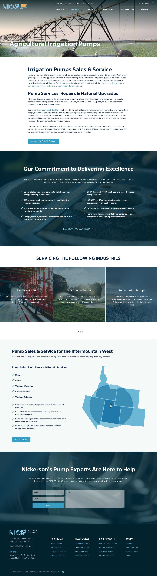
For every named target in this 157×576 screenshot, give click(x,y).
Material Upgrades (58, 555)
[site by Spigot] (63, 572)
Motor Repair (56, 548)
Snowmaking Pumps (132, 290)
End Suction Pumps (107, 548)
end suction (110, 83)
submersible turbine (67, 86)
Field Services (127, 9)
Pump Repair (108, 9)
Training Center (132, 551)
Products (59, 9)
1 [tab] (78, 332)
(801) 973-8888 (143, 4)
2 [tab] (80, 332)
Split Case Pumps (106, 551)
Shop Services (56, 544)
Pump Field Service (82, 544)
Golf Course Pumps (79, 290)
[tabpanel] (26, 294)
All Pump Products (106, 555)
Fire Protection (26, 290)
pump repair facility (49, 110)
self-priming (33, 86)
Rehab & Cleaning (82, 555)
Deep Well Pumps (82, 548)
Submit (48, 505)
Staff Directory (132, 548)
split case (120, 83)
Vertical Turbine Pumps (108, 544)
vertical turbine (46, 86)
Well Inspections (81, 551)
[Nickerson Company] (17, 6)
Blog (128, 555)
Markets (75, 9)
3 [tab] (83, 332)
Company (129, 544)
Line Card (90, 9)
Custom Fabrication (58, 551)
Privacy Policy (55, 572)
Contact (145, 9)
